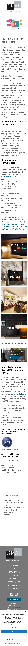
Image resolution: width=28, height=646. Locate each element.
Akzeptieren (14, 631)
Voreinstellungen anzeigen (14, 640)
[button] (26, 612)
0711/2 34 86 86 (15, 607)
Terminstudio (18, 394)
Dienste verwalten (13, 627)
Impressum (21, 643)
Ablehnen (14, 635)
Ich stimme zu (14, 357)
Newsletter (14, 572)
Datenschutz (15, 643)
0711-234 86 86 (7, 177)
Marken (14, 575)
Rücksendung (14, 589)
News (14, 569)
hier (16, 450)
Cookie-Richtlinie (8, 643)
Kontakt (14, 565)
